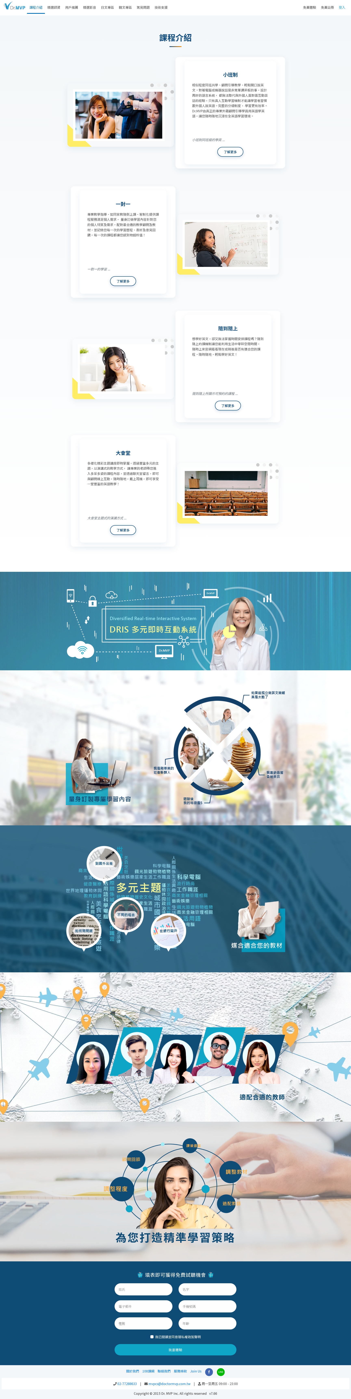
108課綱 (148, 1371)
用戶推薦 (71, 7)
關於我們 (132, 1371)
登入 (342, 7)
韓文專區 (125, 7)
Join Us (196, 1371)
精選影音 (89, 7)
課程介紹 (35, 7)
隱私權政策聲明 (189, 1336)
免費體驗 (309, 7)
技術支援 (161, 7)
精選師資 (53, 7)
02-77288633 (127, 1383)
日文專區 (107, 7)
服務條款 (180, 1371)
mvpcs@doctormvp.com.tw (169, 1383)
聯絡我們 (164, 1371)
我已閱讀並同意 (178, 1336)
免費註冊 (327, 7)
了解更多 (230, 151)
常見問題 (143, 7)
